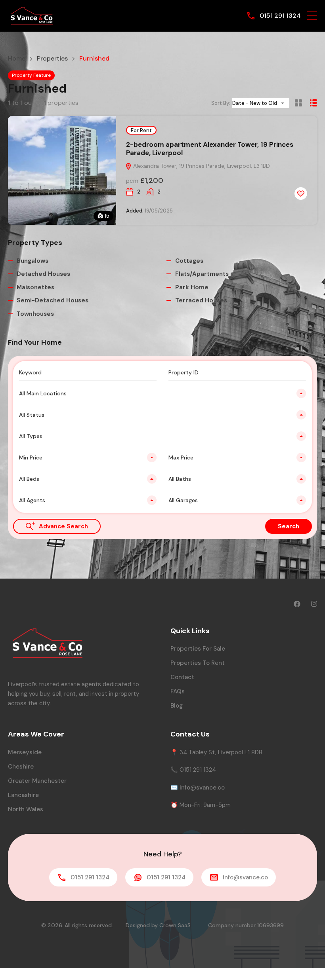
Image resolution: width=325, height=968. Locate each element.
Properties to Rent (197, 663)
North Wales (25, 809)
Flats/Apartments (202, 274)
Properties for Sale (197, 649)
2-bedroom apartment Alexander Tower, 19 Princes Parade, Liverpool (209, 148)
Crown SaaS (175, 925)
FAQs (177, 691)
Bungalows (32, 261)
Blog (176, 706)
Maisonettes (35, 287)
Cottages (189, 261)
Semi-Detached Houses (52, 300)
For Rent (141, 130)
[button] (312, 16)
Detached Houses (43, 274)
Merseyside (25, 752)
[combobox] (260, 103)
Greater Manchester (37, 781)
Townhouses (35, 314)
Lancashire (23, 795)
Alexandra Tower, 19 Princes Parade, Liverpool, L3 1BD (201, 165)
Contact (182, 677)
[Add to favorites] (300, 193)
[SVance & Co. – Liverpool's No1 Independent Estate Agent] (31, 15)
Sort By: (220, 103)
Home (16, 58)
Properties (52, 58)
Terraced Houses (201, 300)
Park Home (191, 287)
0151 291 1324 (280, 15)
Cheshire (21, 767)
